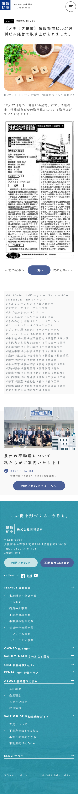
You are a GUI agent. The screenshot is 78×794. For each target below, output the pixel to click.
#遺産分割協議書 (45, 385)
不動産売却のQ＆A (22, 743)
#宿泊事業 (13, 351)
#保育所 (51, 338)
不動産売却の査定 (57, 563)
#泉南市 (51, 364)
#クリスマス (39, 312)
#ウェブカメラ (43, 303)
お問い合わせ (21, 563)
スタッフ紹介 (18, 701)
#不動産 (36, 334)
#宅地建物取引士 (51, 346)
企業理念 (15, 695)
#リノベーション (18, 334)
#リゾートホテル (48, 329)
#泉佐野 (51, 359)
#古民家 (11, 342)
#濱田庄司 (28, 368)
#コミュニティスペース (22, 316)
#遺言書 (11, 390)
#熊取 (56, 368)
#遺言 (62, 385)
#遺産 (29, 385)
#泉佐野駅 (28, 364)
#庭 (60, 351)
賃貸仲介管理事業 (21, 627)
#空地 (62, 377)
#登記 (37, 372)
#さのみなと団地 (18, 321)
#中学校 (11, 338)
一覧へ (39, 270)
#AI (9, 295)
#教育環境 (62, 355)
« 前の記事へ (15, 270)
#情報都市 (34, 355)
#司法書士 (50, 342)
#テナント (53, 321)
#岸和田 (39, 351)
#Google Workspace (44, 295)
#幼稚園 (51, 351)
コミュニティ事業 (21, 640)
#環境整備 (13, 372)
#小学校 (26, 351)
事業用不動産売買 (21, 621)
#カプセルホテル (18, 312)
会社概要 (15, 689)
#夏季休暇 (13, 346)
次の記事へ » (63, 270)
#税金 (41, 377)
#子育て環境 (30, 346)
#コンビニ (47, 316)
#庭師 (10, 355)
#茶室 (19, 381)
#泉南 (41, 364)
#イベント (39, 299)
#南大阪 (63, 338)
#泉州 (62, 364)
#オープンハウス (36, 308)
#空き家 (51, 377)
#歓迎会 (20, 359)
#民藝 (41, 359)
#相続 (47, 372)
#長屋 (22, 390)
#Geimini (20, 295)
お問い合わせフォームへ (39, 486)
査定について (18, 724)
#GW (65, 295)
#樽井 (10, 359)
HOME (9, 94)
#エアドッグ (15, 308)
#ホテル (30, 329)
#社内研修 (28, 377)
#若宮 (10, 381)
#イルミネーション (19, 303)
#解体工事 (53, 381)
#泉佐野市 (13, 364)
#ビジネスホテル (42, 325)
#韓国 (47, 390)
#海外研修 (13, 368)
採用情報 (15, 708)
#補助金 (30, 381)
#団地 (62, 342)
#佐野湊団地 (36, 338)
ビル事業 (15, 601)
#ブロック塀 (15, 329)
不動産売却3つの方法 (24, 730)
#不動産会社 (51, 334)
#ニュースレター (18, 325)
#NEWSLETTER (18, 299)
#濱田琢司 (44, 368)
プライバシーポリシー (17, 775)
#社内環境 (13, 377)
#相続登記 (59, 372)
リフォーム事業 (20, 633)
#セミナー (38, 321)
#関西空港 (34, 390)
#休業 (22, 338)
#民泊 (31, 359)
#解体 (41, 381)
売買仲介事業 (18, 608)
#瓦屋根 (26, 372)
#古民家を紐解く (30, 342)
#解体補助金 (15, 385)
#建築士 (20, 355)
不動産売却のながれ (23, 737)
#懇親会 (48, 355)
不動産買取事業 (20, 614)
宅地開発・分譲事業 (23, 595)
